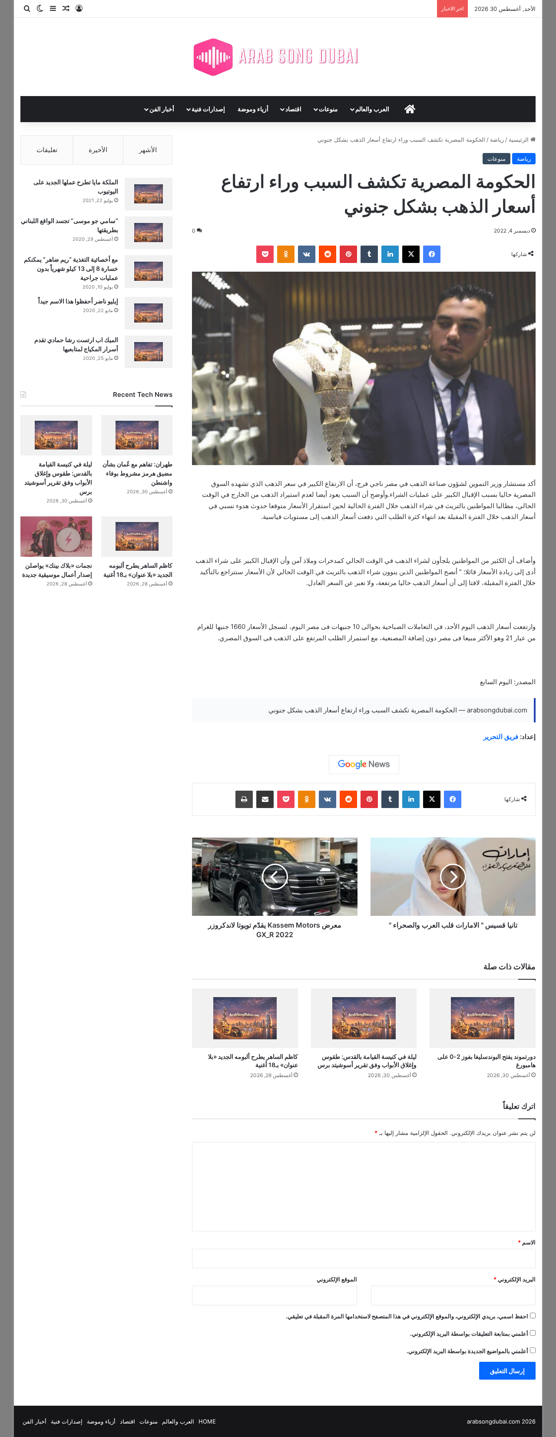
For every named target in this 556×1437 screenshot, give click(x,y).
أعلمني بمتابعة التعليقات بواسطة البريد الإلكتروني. (469, 1333)
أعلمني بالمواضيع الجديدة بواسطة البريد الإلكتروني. (467, 1350)
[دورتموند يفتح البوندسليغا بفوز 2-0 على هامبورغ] (483, 1018)
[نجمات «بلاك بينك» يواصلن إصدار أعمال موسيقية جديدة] (56, 536)
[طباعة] (244, 799)
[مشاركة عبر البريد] (265, 799)
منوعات (328, 109)
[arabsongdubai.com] (278, 57)
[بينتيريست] (348, 254)
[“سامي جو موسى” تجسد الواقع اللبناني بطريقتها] (148, 232)
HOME (207, 1421)
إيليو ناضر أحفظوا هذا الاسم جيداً (78, 301)
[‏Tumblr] (369, 254)
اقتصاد (293, 109)
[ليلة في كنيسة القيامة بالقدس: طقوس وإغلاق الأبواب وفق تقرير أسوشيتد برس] (364, 1018)
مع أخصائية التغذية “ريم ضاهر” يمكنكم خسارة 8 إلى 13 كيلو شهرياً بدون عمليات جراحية (71, 268)
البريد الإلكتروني (514, 1279)
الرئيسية (519, 139)
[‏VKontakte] (306, 254)
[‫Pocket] (265, 254)
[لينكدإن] (390, 254)
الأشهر (148, 150)
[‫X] (411, 254)
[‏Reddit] (327, 254)
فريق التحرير (500, 736)
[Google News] (364, 764)
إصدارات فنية (208, 109)
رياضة (497, 139)
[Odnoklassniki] (286, 254)
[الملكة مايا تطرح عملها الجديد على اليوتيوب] (148, 194)
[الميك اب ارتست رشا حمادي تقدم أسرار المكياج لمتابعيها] (148, 352)
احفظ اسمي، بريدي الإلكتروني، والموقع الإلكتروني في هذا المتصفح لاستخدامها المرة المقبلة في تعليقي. (407, 1316)
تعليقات (46, 150)
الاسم (527, 1242)
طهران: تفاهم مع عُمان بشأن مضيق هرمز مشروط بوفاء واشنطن (137, 473)
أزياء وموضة (253, 109)
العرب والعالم (372, 109)
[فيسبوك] (431, 254)
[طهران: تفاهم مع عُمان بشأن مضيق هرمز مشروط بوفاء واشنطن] (137, 435)
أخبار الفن (161, 109)
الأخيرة (98, 150)
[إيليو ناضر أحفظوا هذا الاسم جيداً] (148, 313)
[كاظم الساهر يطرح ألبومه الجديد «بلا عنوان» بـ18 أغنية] (245, 1018)
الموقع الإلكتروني (337, 1279)
